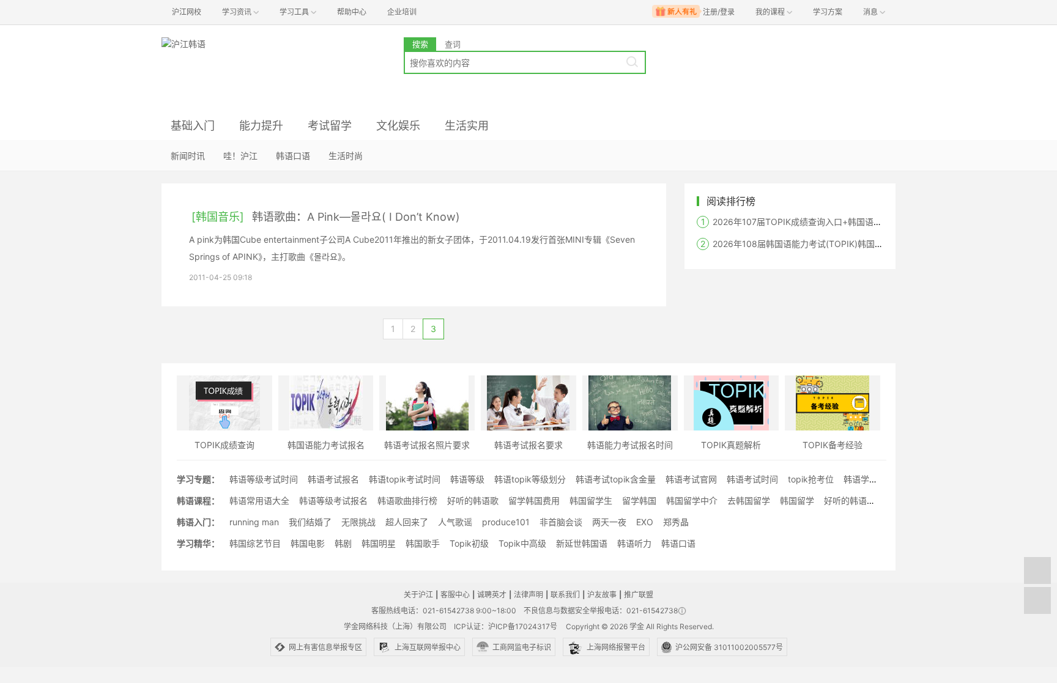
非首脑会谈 (561, 522)
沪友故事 (602, 594)
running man (254, 522)
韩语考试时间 (752, 479)
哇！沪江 (240, 155)
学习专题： (198, 479)
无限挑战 (358, 522)
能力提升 (261, 125)
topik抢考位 (811, 479)
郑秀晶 (676, 522)
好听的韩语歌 (473, 500)
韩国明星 (379, 543)
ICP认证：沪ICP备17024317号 (505, 626)
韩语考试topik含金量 (616, 479)
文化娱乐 (398, 125)
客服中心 (455, 594)
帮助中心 (351, 12)
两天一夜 (609, 522)
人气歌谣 (455, 522)
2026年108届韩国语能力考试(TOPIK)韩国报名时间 (811, 243)
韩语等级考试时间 (263, 479)
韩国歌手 (423, 543)
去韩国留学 (748, 500)
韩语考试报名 (333, 479)
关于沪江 (418, 594)
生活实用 (467, 125)
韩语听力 (634, 543)
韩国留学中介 (692, 500)
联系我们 (565, 594)
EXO (644, 522)
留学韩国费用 (534, 500)
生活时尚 (345, 155)
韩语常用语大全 (259, 500)
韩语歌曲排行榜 (407, 500)
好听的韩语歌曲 (854, 500)
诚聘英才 (491, 594)
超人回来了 (406, 522)
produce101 (506, 522)
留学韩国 (639, 500)
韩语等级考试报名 (333, 500)
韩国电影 (308, 543)
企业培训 (402, 12)
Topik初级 (469, 543)
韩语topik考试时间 (404, 479)
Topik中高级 (522, 543)
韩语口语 (293, 155)
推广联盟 (638, 594)
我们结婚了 (310, 522)
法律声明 (528, 594)
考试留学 (330, 125)
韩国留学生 (590, 500)
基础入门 (193, 125)
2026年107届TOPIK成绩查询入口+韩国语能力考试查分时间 (827, 221)
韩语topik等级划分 (530, 479)
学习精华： (198, 543)
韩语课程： (198, 500)
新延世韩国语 (581, 543)
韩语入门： (198, 522)
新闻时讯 (188, 155)
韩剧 (343, 543)
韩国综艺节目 (255, 543)
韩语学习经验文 (873, 479)
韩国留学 (797, 500)
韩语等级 (467, 479)
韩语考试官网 (691, 479)
